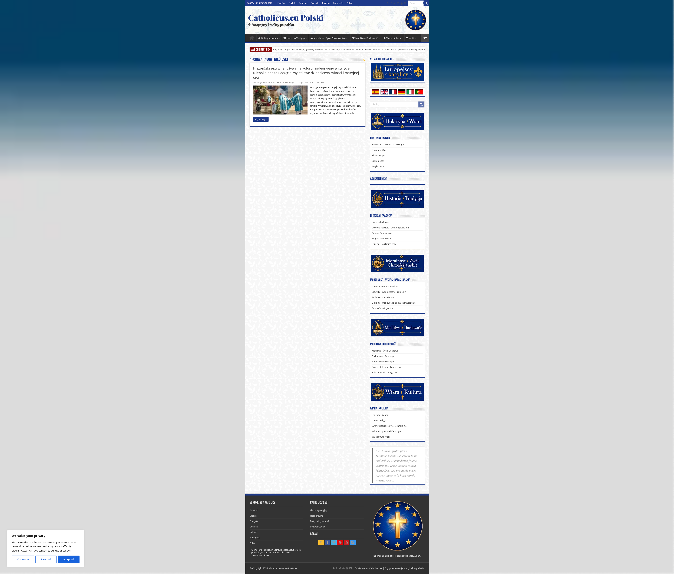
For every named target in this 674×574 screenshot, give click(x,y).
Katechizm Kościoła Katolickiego (388, 144)
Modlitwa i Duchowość (366, 38)
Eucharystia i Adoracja (383, 356)
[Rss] (388, 3)
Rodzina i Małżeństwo (383, 297)
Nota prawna (316, 515)
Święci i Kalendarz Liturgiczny (386, 367)
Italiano (326, 3)
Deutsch (315, 3)
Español (281, 3)
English (292, 3)
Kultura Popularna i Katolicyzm (387, 431)
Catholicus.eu (375, 568)
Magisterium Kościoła (383, 238)
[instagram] (405, 3)
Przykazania (378, 166)
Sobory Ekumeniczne (382, 233)
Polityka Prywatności (320, 521)
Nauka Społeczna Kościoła (385, 286)
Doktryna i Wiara (269, 38)
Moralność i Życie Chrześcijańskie (330, 38)
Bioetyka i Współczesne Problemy (389, 292)
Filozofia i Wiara (380, 415)
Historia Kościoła (380, 222)
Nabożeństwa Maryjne (383, 361)
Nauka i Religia (379, 420)
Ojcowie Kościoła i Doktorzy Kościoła (390, 227)
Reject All (46, 559)
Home (251, 37)
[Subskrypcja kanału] (364, 59)
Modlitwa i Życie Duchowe (385, 350)
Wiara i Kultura (393, 38)
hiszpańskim (418, 568)
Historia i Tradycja (296, 38)
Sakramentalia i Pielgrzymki (385, 372)
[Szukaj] (426, 3)
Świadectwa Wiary (381, 436)
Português (338, 3)
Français (303, 3)
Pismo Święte (378, 155)
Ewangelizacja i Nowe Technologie (389, 426)
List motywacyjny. (319, 510)
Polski (349, 3)
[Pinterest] (398, 3)
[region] (45, 548)
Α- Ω (411, 38)
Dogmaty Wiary (379, 150)
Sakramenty (378, 161)
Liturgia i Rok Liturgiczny (308, 82)
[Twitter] (394, 3)
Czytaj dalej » (260, 119)
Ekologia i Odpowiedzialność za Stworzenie (393, 302)
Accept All (68, 559)
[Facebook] (391, 3)
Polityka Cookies (318, 526)
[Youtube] (401, 3)
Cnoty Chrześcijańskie (382, 308)
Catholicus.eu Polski (286, 17)
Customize (23, 559)
